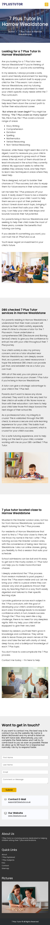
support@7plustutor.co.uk (19, 802)
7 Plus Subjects (8, 860)
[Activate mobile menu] (46, 4)
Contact (5, 865)
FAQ (3, 863)
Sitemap (5, 868)
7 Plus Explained (8, 857)
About (4, 854)
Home (11, 31)
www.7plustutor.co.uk (17, 815)
